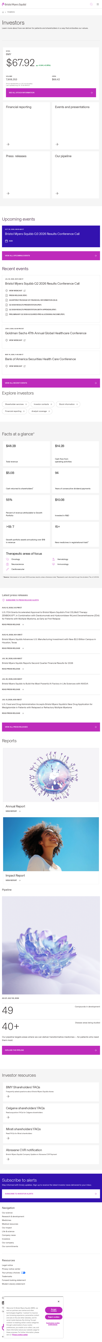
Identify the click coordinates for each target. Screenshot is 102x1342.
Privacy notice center (11, 1269)
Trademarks (7, 1276)
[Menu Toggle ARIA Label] (98, 4)
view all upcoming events (17, 256)
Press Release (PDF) (18, 295)
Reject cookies (53, 1317)
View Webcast (15, 291)
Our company (8, 1242)
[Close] (58, 1301)
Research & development (13, 1216)
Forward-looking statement (14, 1280)
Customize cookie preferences (53, 1324)
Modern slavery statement (13, 1284)
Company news (9, 1235)
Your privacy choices (11, 1272)
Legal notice (7, 1265)
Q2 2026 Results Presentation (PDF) (25, 305)
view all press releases (16, 727)
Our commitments (10, 1246)
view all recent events (16, 383)
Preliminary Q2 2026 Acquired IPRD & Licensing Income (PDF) (37, 314)
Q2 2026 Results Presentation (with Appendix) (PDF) (32, 310)
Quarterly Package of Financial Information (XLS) (33, 300)
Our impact (7, 1227)
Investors (11, 12)
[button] (9, 241)
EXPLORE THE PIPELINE (14, 1050)
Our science (7, 1213)
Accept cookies (54, 1310)
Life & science (8, 1231)
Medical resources (10, 1224)
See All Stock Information (21, 93)
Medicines (6, 1220)
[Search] (91, 4)
